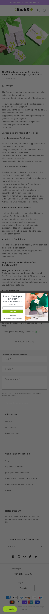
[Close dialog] (46, 295)
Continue (13, 312)
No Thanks (13, 315)
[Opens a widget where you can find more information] (10, 609)
